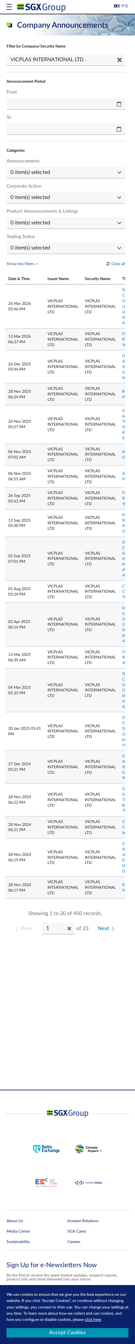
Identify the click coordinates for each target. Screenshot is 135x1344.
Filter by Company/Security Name (36, 46)
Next (103, 928)
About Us (15, 1221)
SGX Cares (77, 1231)
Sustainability (18, 1242)
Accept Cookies (67, 1332)
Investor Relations (83, 1221)
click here (93, 1320)
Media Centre (18, 1231)
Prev (26, 928)
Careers (74, 1242)
